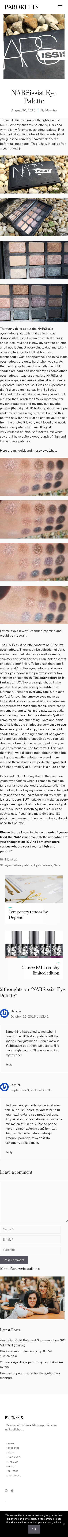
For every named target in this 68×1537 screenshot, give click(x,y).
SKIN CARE (14, 1448)
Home (11, 1443)
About (12, 1466)
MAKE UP (13, 1462)
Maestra (51, 110)
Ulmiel (15, 1085)
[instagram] (6, 1490)
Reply (8, 1064)
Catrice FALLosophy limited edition (40, 970)
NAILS (11, 1452)
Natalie (15, 1011)
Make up (11, 859)
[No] (63, 1524)
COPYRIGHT (14, 1475)
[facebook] (12, 1490)
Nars (57, 865)
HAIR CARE (14, 1457)
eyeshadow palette (18, 865)
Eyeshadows (43, 865)
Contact (13, 1471)
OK (34, 1529)
